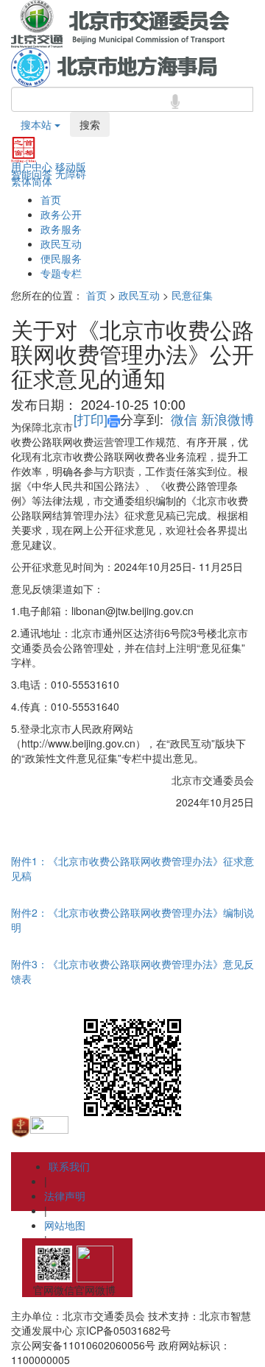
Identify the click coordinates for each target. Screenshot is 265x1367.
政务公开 (61, 214)
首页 (50, 199)
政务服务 (61, 228)
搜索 (90, 124)
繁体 (21, 181)
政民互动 (61, 243)
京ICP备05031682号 (123, 1330)
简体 (42, 181)
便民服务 (61, 258)
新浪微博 (227, 418)
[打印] (90, 418)
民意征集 (192, 295)
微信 (184, 418)
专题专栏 (61, 273)
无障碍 (70, 173)
